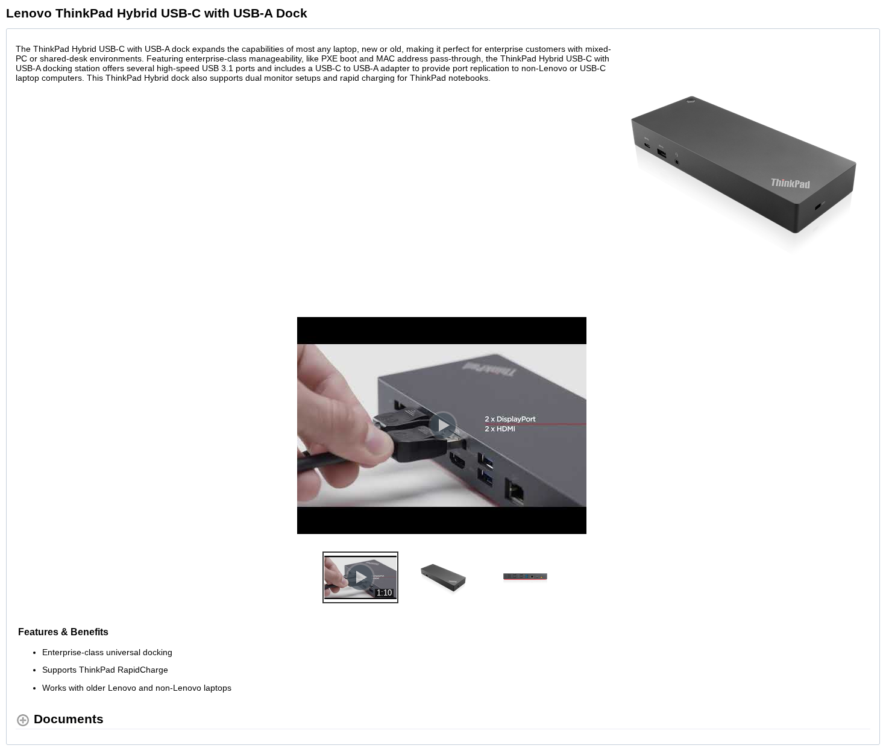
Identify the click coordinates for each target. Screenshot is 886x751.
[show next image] (858, 425)
